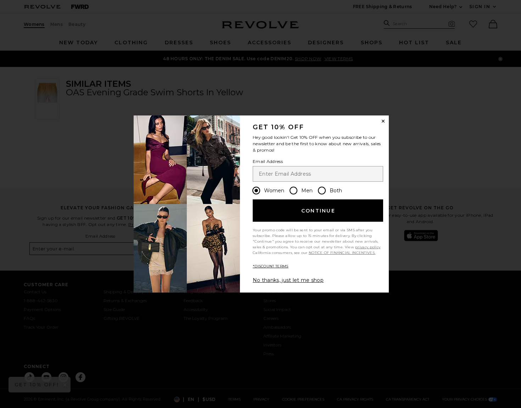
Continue (318, 211)
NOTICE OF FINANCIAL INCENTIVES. (342, 252)
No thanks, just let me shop (288, 280)
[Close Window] (383, 121)
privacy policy (367, 247)
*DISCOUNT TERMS (270, 266)
